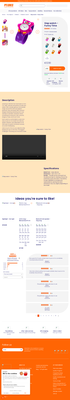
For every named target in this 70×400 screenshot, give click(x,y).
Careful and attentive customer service (42, 366)
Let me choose (16, 393)
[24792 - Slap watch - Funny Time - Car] (59, 45)
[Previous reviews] (36, 315)
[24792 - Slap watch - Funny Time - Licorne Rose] (47, 39)
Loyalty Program (57, 371)
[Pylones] (8, 5)
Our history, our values (25, 368)
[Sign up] (21, 349)
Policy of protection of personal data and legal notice (59, 385)
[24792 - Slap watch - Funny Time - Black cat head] (53, 39)
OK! (25, 393)
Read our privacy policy (7, 381)
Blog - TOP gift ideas (41, 369)
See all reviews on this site (13, 260)
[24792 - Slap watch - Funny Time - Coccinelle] (59, 51)
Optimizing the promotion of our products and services (14, 386)
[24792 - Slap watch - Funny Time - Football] (47, 51)
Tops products (32, 11)
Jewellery (40, 11)
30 (55, 315)
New (26, 11)
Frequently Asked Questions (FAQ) (58, 373)
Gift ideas (21, 11)
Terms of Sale (57, 381)
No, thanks (6, 393)
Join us (55, 393)
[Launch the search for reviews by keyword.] (22, 277)
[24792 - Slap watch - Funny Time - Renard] (53, 51)
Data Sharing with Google (9, 387)
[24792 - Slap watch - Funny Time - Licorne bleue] (59, 39)
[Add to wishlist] (38, 19)
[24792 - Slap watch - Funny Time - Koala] (47, 45)
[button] (3, 397)
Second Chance (48, 11)
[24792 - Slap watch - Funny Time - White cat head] (53, 45)
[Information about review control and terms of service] (19, 258)
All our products (13, 11)
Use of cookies (57, 389)
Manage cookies (57, 391)
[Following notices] (58, 316)
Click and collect (57, 368)
